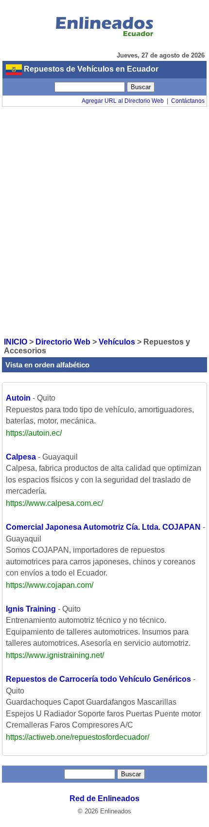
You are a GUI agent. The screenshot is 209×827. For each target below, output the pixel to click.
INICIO (15, 342)
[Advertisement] (104, 221)
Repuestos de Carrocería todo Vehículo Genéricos (98, 679)
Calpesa (21, 457)
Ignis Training (31, 609)
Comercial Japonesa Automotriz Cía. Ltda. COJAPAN (103, 527)
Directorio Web (62, 342)
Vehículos (117, 342)
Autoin (18, 398)
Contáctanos (188, 100)
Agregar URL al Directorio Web (123, 100)
